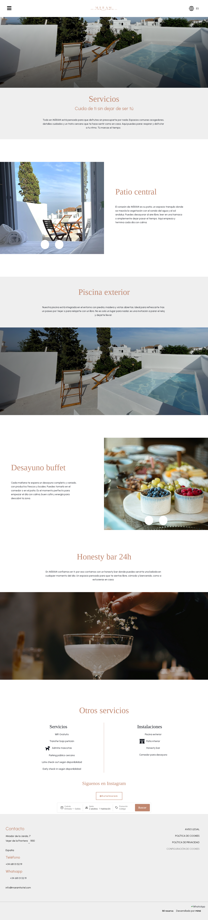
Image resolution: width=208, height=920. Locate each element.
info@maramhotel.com (18, 887)
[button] (45, 244)
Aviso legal (192, 829)
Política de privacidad (186, 842)
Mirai (198, 910)
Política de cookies (187, 835)
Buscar (142, 807)
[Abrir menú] (9, 10)
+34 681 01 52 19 (14, 864)
